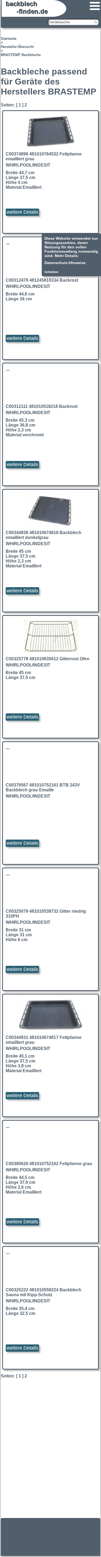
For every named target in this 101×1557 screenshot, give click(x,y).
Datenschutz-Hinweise (65, 263)
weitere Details (22, 212)
